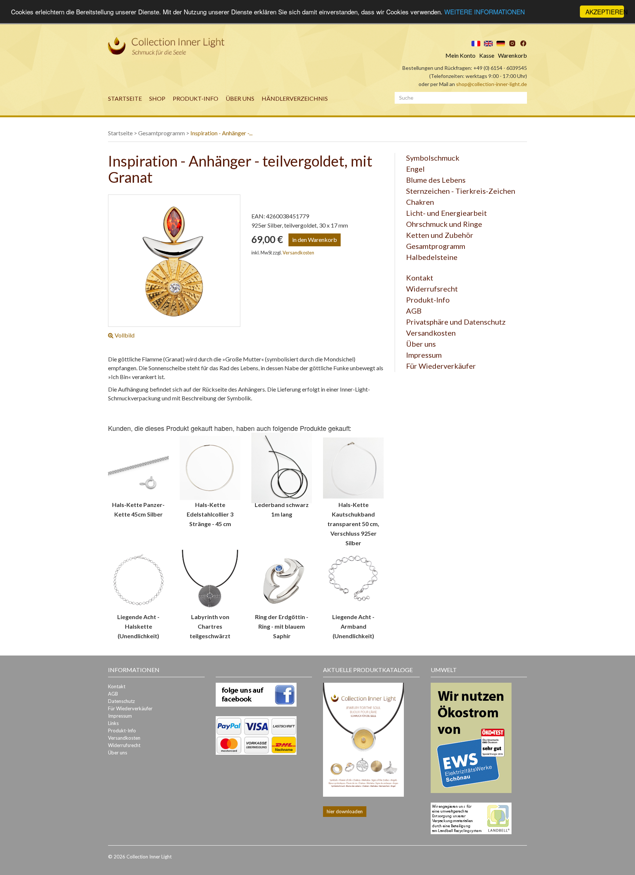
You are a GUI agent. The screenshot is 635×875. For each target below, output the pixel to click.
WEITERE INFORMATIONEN (484, 12)
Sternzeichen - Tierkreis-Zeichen (460, 190)
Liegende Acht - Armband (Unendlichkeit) (353, 626)
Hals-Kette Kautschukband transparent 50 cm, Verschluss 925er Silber (353, 523)
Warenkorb (512, 55)
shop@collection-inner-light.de (491, 84)
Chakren (420, 201)
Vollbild (124, 335)
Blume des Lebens (436, 179)
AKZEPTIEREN (604, 11)
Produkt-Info (195, 98)
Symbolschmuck (432, 157)
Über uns (240, 98)
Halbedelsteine (432, 257)
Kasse (486, 55)
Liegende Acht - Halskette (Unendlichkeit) (138, 626)
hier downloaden (345, 811)
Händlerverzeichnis (295, 98)
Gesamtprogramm (161, 132)
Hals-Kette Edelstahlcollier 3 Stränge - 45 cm (210, 514)
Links (113, 723)
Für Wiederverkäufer (441, 365)
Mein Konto (460, 55)
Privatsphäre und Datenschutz (456, 321)
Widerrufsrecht (432, 288)
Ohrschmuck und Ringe (444, 223)
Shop (157, 98)
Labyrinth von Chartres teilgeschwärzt (210, 626)
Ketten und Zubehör (439, 235)
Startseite (125, 98)
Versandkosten (298, 253)
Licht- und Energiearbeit (446, 212)
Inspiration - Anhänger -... (221, 132)
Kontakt (419, 277)
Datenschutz (121, 701)
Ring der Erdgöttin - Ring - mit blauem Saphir (281, 626)
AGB (413, 310)
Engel (415, 168)
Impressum (424, 354)
